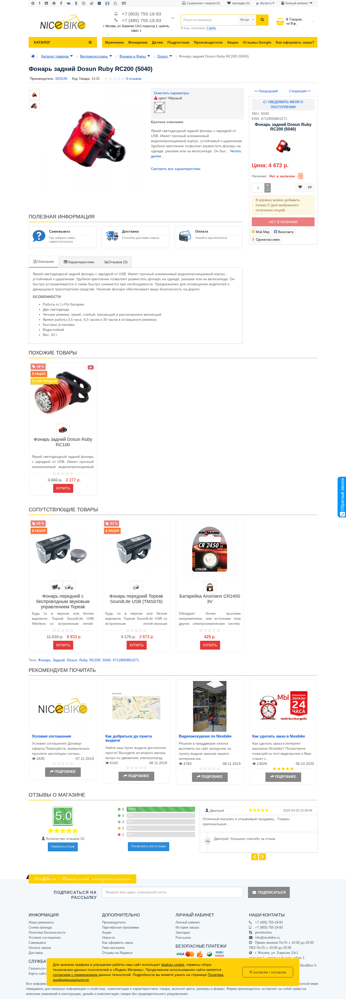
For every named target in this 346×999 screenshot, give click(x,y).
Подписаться (272, 892)
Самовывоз (37, 943)
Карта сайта (38, 973)
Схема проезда (40, 927)
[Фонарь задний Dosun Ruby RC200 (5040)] (93, 140)
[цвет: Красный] (62, 430)
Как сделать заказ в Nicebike (278, 736)
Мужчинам (114, 42)
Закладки (183, 932)
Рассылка (183, 937)
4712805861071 (126, 660)
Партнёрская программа (120, 927)
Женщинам (137, 42)
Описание (45, 261)
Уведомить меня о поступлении (285, 104)
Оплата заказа (40, 948)
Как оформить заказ (117, 943)
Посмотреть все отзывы (148, 846)
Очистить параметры (171, 93)
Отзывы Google (257, 42)
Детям (157, 42)
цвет (170, 98)
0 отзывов (133, 79)
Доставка (36, 953)
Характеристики (81, 262)
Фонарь (44, 660)
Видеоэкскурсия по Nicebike (205, 736)
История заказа (187, 927)
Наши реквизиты (41, 922)
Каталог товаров (55, 56)
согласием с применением (75, 975)
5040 (107, 660)
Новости (108, 937)
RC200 (95, 660)
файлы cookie (172, 965)
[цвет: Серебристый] (209, 587)
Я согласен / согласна (267, 972)
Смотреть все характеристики (175, 169)
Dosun (163, 56)
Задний (59, 660)
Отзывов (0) (118, 262)
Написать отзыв (62, 846)
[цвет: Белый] (69, 587)
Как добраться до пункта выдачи (128, 738)
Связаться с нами (42, 968)
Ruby (83, 660)
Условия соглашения (51, 736)
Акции (232, 42)
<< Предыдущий (266, 91)
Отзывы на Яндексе (117, 953)
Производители (208, 42)
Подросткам (178, 42)
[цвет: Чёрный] (56, 587)
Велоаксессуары (94, 56)
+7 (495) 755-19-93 (141, 20)
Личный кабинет (188, 922)
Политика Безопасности (47, 932)
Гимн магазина (113, 948)
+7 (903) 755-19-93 (141, 13)
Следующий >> (300, 91)
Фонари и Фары (133, 56)
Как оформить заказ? (295, 42)
